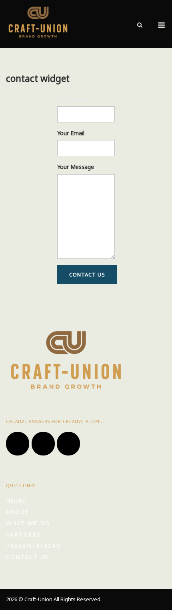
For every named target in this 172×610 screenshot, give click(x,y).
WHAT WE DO (28, 523)
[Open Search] (139, 25)
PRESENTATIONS (34, 545)
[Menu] (161, 25)
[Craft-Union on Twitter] (17, 443)
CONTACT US (27, 557)
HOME (16, 500)
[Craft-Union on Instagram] (43, 443)
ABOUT (17, 512)
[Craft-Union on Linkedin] (68, 443)
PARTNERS (23, 534)
